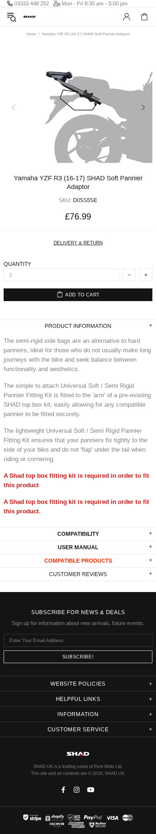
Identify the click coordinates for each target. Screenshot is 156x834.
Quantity (17, 264)
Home (31, 34)
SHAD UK (29, 17)
